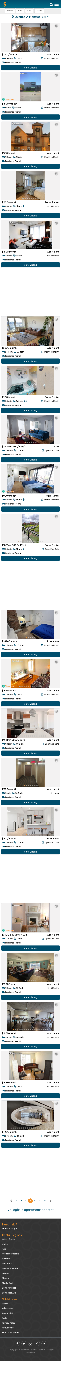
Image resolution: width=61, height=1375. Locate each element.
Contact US (7, 1313)
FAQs (4, 1318)
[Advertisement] (30, 292)
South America (9, 1288)
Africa (5, 1244)
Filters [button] (10, 10)
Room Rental (52, 202)
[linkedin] (43, 1343)
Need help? (9, 1224)
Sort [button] (29, 10)
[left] (11, 1200)
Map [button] (20, 10)
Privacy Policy (8, 1323)
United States (8, 1239)
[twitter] (23, 1343)
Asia (4, 1249)
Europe (5, 1273)
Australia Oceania (10, 1253)
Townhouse (53, 641)
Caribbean (7, 1263)
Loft (56, 446)
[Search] (51, 4)
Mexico (5, 1278)
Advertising (7, 1308)
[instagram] (30, 1343)
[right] (50, 1200)
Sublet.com (9, 1299)
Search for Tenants (11, 1332)
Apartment (53, 54)
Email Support (11, 1228)
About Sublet (8, 1327)
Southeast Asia (9, 1293)
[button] (39, 10)
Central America (10, 1268)
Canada (6, 1258)
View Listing (30, 67)
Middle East (7, 1283)
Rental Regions (12, 1235)
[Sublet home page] (4, 4)
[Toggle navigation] (56, 4)
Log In (5, 1303)
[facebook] (17, 1343)
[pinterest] (37, 1343)
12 (45, 1200)
